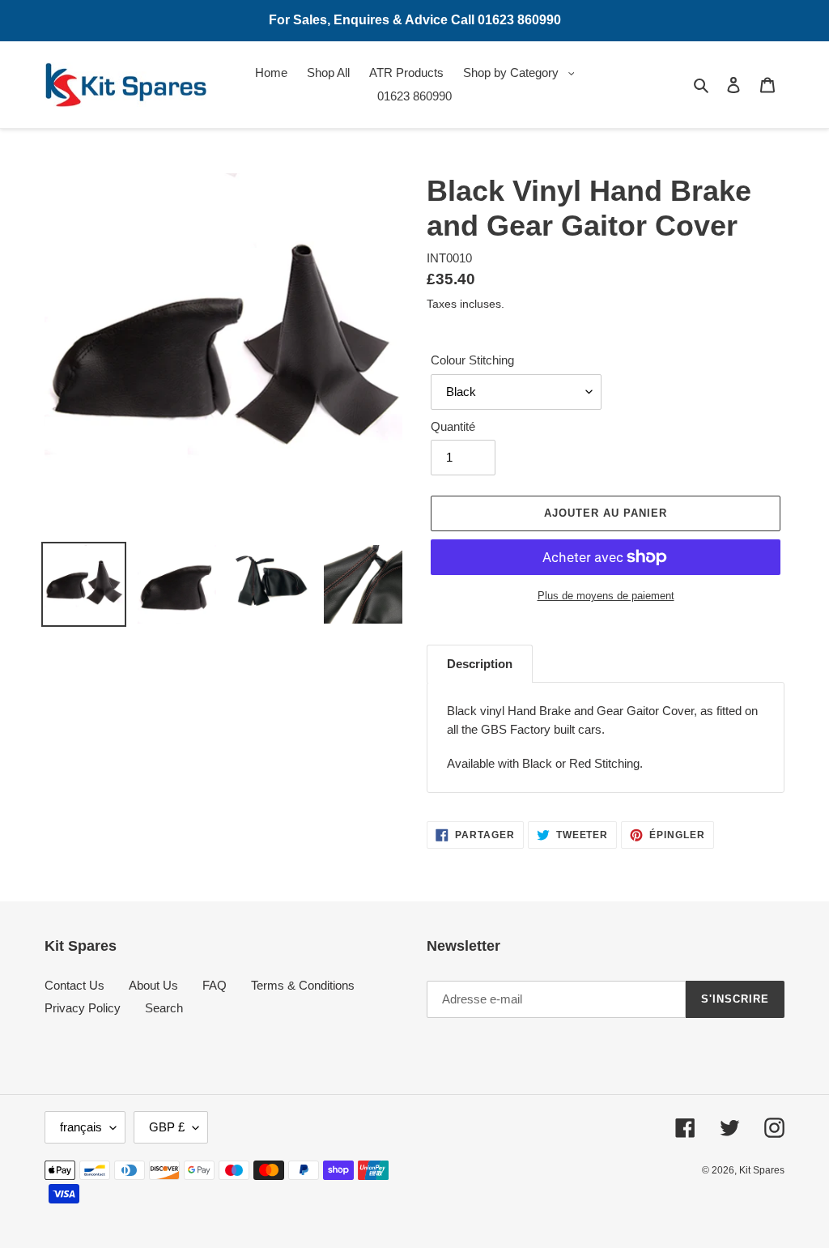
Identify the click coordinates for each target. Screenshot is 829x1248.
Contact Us (74, 985)
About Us (153, 985)
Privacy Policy (83, 1008)
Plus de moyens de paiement (606, 596)
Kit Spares (761, 1170)
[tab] (480, 664)
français (81, 1127)
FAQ (214, 985)
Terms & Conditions (303, 985)
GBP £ (167, 1127)
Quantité (453, 426)
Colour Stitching (472, 360)
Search (164, 1008)
